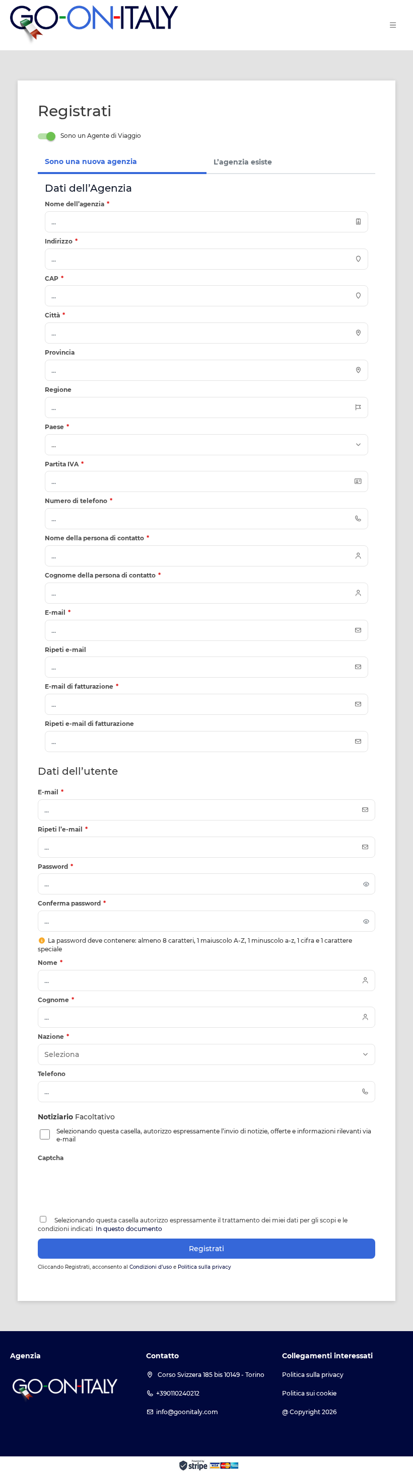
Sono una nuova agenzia (91, 161)
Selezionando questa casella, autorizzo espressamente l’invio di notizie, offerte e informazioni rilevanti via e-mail (213, 1135)
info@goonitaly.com (187, 1412)
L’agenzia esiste (243, 162)
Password (55, 866)
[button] (393, 25)
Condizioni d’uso (151, 1267)
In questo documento (128, 1229)
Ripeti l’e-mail (63, 829)
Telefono (51, 1074)
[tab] (122, 162)
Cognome (56, 1000)
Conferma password (72, 903)
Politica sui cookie (309, 1393)
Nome (50, 962)
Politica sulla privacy (204, 1267)
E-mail (50, 792)
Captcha (50, 1158)
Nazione (53, 1036)
